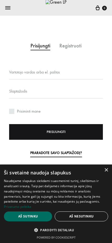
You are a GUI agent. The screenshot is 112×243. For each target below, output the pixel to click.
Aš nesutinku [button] (81, 216)
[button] (56, 230)
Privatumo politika (17, 206)
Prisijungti (56, 132)
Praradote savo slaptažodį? (56, 153)
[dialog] (56, 204)
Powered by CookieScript (56, 237)
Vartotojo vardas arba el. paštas (34, 72)
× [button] (106, 170)
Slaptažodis (18, 91)
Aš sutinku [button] (28, 216)
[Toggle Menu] (7, 8)
